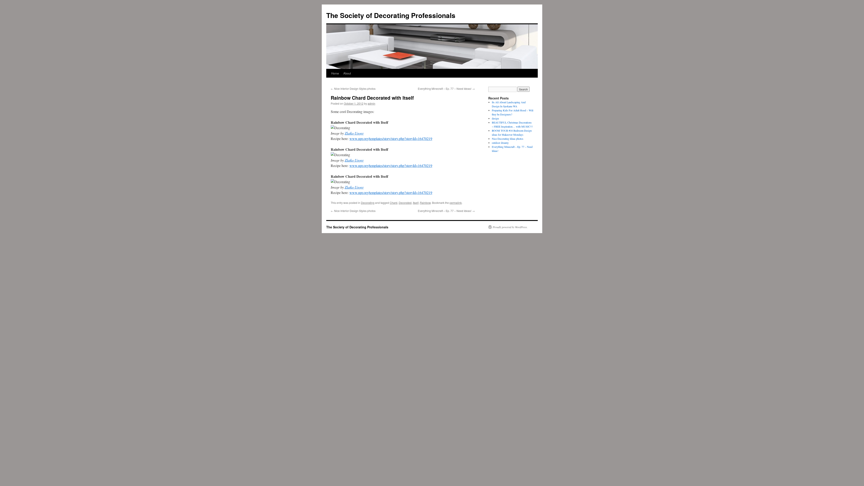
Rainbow (425, 203)
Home (335, 73)
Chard (393, 203)
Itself (415, 203)
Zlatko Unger (354, 133)
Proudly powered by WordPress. (510, 227)
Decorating (367, 203)
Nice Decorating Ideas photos (507, 138)
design (495, 118)
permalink (456, 203)
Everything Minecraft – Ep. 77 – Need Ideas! (446, 88)
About (347, 73)
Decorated (405, 203)
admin (371, 103)
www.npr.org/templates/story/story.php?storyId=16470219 (390, 138)
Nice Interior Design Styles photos (353, 88)
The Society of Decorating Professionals (390, 15)
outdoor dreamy (500, 142)
